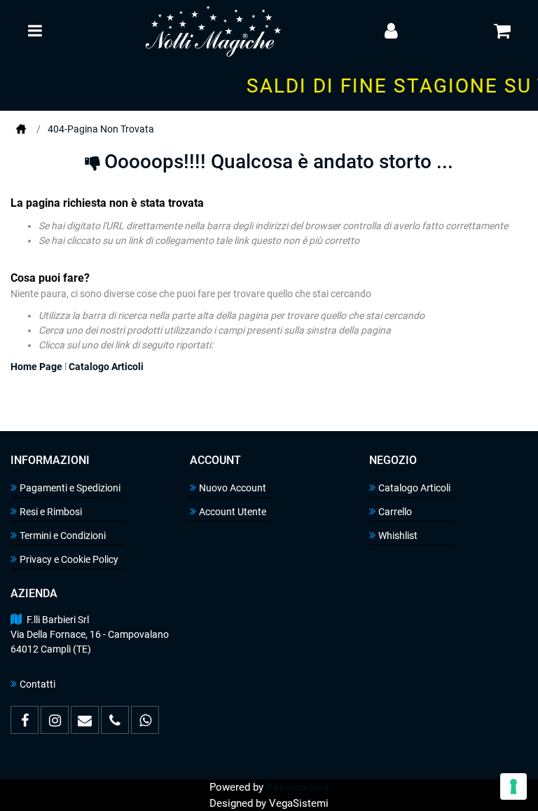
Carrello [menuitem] (395, 511)
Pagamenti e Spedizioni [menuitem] (70, 487)
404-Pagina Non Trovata (101, 129)
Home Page (21, 129)
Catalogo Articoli (106, 366)
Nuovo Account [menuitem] (232, 487)
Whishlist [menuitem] (398, 535)
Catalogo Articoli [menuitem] (414, 487)
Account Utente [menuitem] (232, 511)
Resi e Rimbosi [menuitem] (51, 511)
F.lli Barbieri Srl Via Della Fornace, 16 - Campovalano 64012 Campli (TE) (90, 634)
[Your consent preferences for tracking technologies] (513, 786)
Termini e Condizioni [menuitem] (63, 535)
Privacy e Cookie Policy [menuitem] (69, 559)
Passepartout (297, 787)
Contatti (37, 684)
